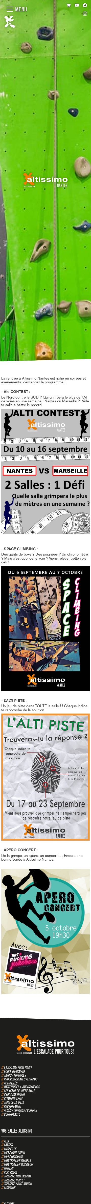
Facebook (85, 6)
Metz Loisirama (13, 1156)
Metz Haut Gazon (14, 1152)
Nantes (8, 1168)
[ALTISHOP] (69, 6)
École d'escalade (14, 1071)
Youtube (77, 6)
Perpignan (10, 1172)
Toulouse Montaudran (17, 1176)
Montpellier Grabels (17, 1160)
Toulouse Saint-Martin (18, 1183)
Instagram (85, 14)
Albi (6, 1141)
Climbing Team (13, 1098)
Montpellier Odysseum (18, 1164)
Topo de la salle (14, 1102)
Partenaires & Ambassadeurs (21, 1086)
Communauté (12, 1114)
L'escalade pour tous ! (18, 1067)
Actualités (10, 1083)
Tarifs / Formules (15, 1075)
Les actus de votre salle (19, 1090)
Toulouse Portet (14, 1180)
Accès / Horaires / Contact (20, 1110)
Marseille (10, 1149)
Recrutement (12, 1106)
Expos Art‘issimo (14, 1094)
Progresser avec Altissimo (20, 1079)
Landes (8, 1144)
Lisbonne (9, 1187)
